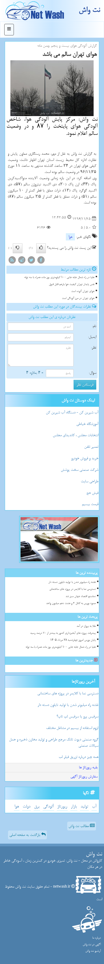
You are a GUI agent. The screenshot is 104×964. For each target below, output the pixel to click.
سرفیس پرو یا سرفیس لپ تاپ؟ (77, 716)
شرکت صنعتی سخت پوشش (79, 470)
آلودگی (48, 806)
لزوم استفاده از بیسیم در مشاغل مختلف (72, 728)
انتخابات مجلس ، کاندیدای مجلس (75, 435)
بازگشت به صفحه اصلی (25, 835)
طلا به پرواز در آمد (86, 626)
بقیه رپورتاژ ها (88, 767)
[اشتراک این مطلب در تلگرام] (21, 261)
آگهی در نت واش (92, 944)
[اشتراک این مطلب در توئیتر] (31, 261)
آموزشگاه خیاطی (87, 424)
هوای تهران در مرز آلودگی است (78, 298)
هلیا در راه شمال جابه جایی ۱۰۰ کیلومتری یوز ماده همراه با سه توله (59, 277)
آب (94, 806)
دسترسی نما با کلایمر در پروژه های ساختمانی (72, 589)
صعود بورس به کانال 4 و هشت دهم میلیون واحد (71, 603)
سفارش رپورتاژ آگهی (84, 776)
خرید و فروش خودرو (84, 458)
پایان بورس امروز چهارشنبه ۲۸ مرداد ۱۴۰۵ (73, 640)
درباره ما (96, 937)
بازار (74, 806)
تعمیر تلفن (91, 447)
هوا (70, 237)
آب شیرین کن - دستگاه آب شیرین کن (72, 412)
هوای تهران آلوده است (82, 291)
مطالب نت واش (79, 826)
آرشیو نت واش (93, 951)
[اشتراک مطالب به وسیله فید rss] (12, 261)
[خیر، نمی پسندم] (17, 248)
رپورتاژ (62, 806)
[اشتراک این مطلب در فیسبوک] (41, 261)
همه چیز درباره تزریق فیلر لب (78, 757)
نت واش (89, 10)
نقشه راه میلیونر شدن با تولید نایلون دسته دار (72, 582)
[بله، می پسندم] (41, 248)
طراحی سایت (89, 481)
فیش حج (92, 493)
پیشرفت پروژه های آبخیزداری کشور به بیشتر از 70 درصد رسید (63, 633)
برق (36, 806)
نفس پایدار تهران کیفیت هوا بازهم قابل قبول (71, 284)
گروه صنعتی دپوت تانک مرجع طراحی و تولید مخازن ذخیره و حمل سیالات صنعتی (53, 742)
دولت (26, 806)
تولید (84, 806)
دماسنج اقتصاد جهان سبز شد (81, 596)
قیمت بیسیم (90, 504)
